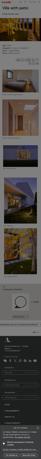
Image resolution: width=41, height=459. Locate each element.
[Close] (37, 428)
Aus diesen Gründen (22, 437)
